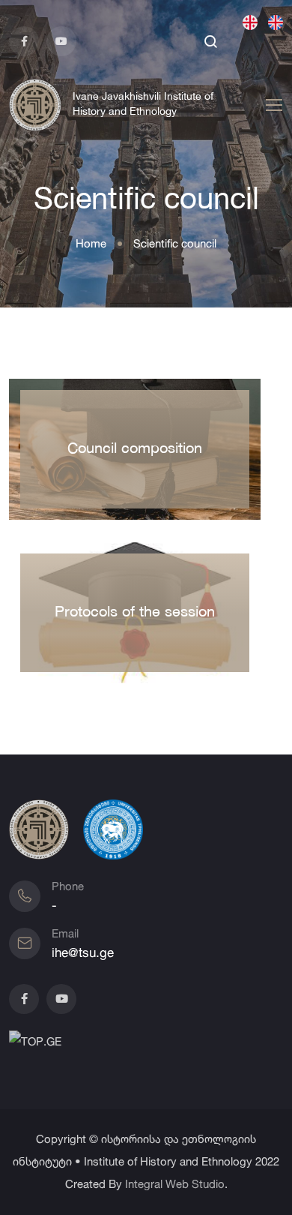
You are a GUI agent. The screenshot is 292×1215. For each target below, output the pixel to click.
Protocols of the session (135, 612)
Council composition (134, 449)
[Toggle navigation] (272, 106)
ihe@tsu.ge (83, 952)
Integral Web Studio (175, 1184)
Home (91, 243)
